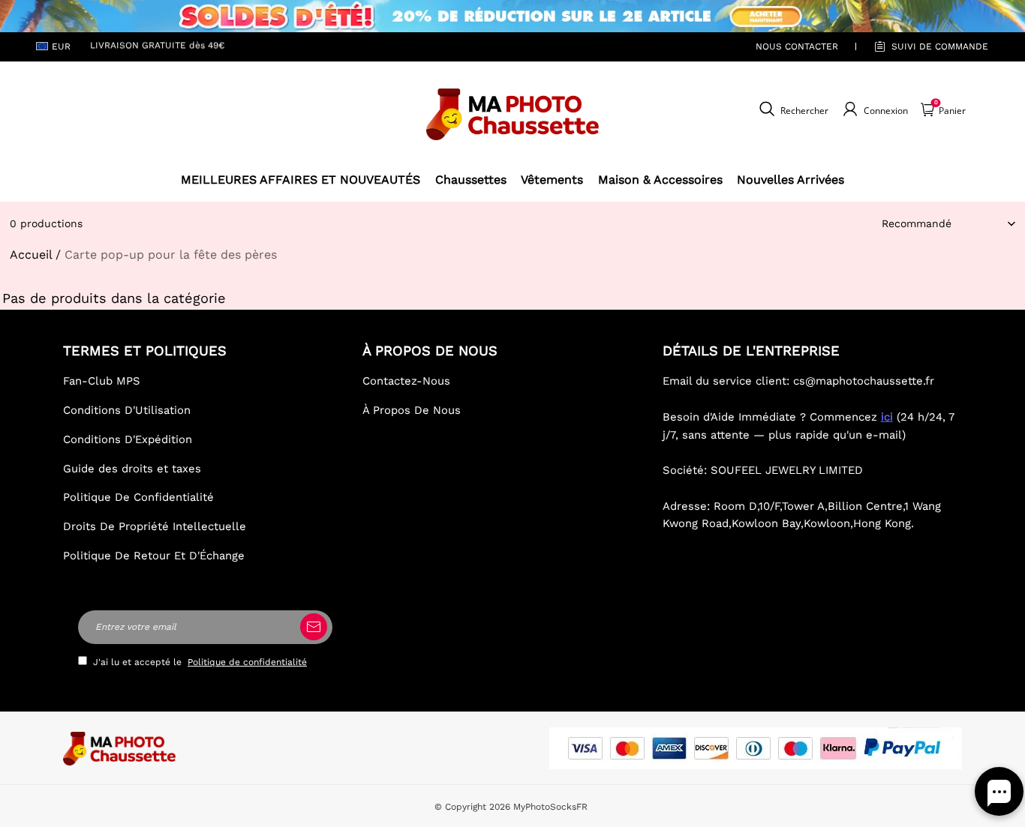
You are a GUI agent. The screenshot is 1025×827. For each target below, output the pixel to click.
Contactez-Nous (406, 381)
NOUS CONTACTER (797, 46)
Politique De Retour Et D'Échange (154, 555)
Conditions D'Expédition (127, 439)
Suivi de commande (939, 46)
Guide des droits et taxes (132, 468)
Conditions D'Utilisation (127, 410)
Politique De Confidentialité (138, 497)
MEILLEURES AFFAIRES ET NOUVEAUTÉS (300, 179)
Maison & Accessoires (660, 179)
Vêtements (552, 179)
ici (887, 417)
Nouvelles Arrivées (790, 179)
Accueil (31, 254)
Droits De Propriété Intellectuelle (154, 526)
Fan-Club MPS (101, 381)
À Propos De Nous (411, 410)
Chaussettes (470, 179)
